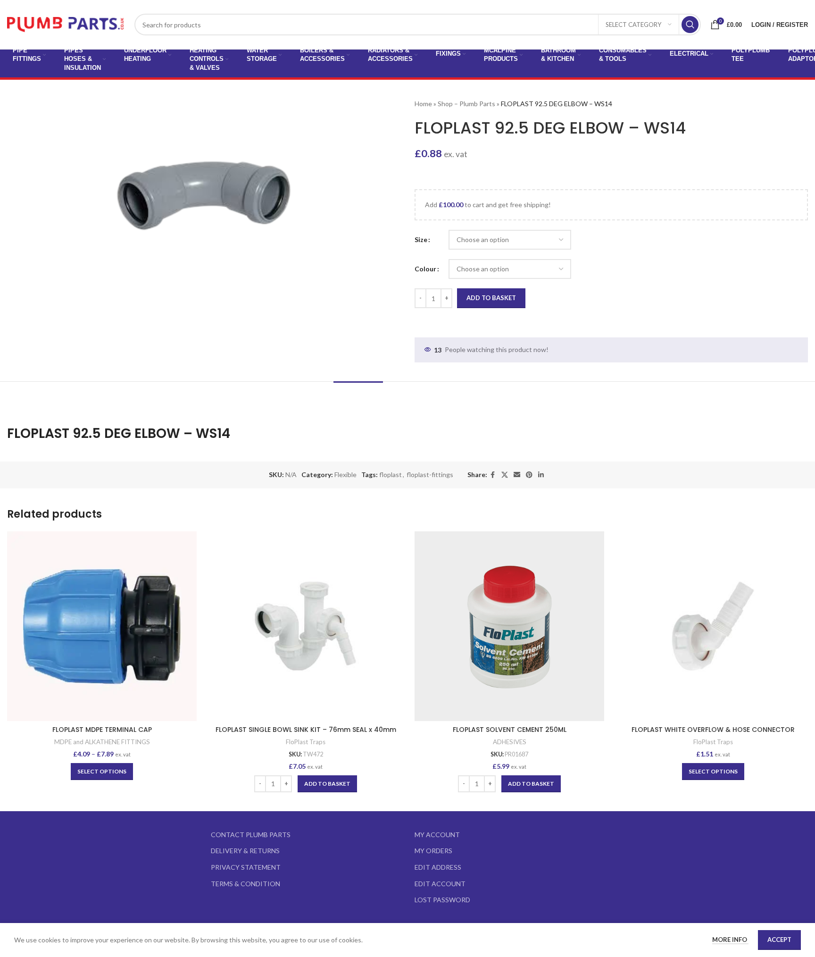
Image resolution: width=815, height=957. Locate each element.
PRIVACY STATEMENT (246, 867)
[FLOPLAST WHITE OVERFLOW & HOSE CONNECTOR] (713, 626)
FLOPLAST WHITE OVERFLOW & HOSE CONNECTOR (713, 729)
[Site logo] (66, 24)
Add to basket (491, 298)
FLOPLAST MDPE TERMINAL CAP (102, 729)
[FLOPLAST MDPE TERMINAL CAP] (102, 626)
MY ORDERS (433, 851)
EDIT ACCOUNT (440, 884)
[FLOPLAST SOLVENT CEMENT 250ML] (509, 626)
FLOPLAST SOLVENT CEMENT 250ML (509, 729)
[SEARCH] (690, 24)
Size (421, 239)
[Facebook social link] (493, 475)
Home (423, 104)
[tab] (358, 395)
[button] (327, 783)
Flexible (345, 474)
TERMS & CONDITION (245, 884)
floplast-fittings (430, 474)
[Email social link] (517, 475)
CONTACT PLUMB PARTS (251, 835)
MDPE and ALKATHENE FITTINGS (102, 742)
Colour (425, 269)
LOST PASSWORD (442, 900)
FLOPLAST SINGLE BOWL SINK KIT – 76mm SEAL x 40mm (306, 729)
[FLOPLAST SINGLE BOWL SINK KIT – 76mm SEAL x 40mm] (305, 626)
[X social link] (505, 475)
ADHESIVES (509, 742)
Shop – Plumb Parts (466, 104)
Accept (779, 939)
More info (730, 939)
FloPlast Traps (305, 742)
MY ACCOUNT (437, 835)
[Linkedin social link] (541, 475)
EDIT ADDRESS (438, 867)
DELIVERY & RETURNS (245, 851)
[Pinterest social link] (529, 475)
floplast (390, 474)
